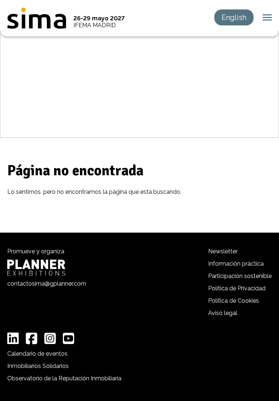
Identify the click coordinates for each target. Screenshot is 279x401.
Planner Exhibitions (36, 267)
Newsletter (223, 251)
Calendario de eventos (37, 353)
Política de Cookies (233, 300)
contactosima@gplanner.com (46, 283)
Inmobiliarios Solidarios (38, 366)
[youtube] (68, 338)
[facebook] (31, 338)
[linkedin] (13, 338)
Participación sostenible (240, 276)
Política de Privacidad (237, 288)
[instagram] (50, 338)
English (234, 17)
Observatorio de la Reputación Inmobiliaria (64, 378)
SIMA (36, 18)
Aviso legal (222, 313)
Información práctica (236, 263)
